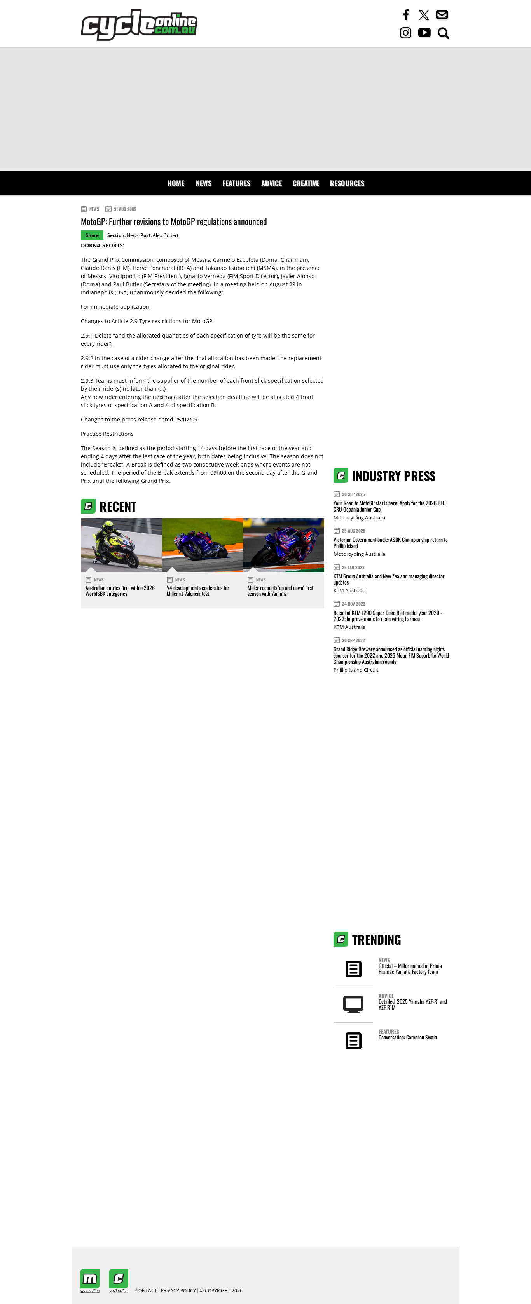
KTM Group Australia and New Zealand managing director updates (389, 579)
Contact (146, 1290)
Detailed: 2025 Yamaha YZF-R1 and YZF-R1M (413, 1004)
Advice (271, 183)
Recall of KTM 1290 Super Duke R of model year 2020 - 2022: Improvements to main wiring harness (388, 615)
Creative (306, 183)
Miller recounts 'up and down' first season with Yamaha (280, 590)
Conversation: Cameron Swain (408, 1037)
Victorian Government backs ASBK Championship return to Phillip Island (391, 542)
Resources (347, 183)
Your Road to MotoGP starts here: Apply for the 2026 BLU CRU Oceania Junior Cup (390, 506)
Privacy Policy (178, 1290)
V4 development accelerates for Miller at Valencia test (198, 590)
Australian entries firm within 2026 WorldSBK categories (120, 590)
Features (236, 183)
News (203, 183)
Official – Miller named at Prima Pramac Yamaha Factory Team (410, 968)
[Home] (139, 25)
